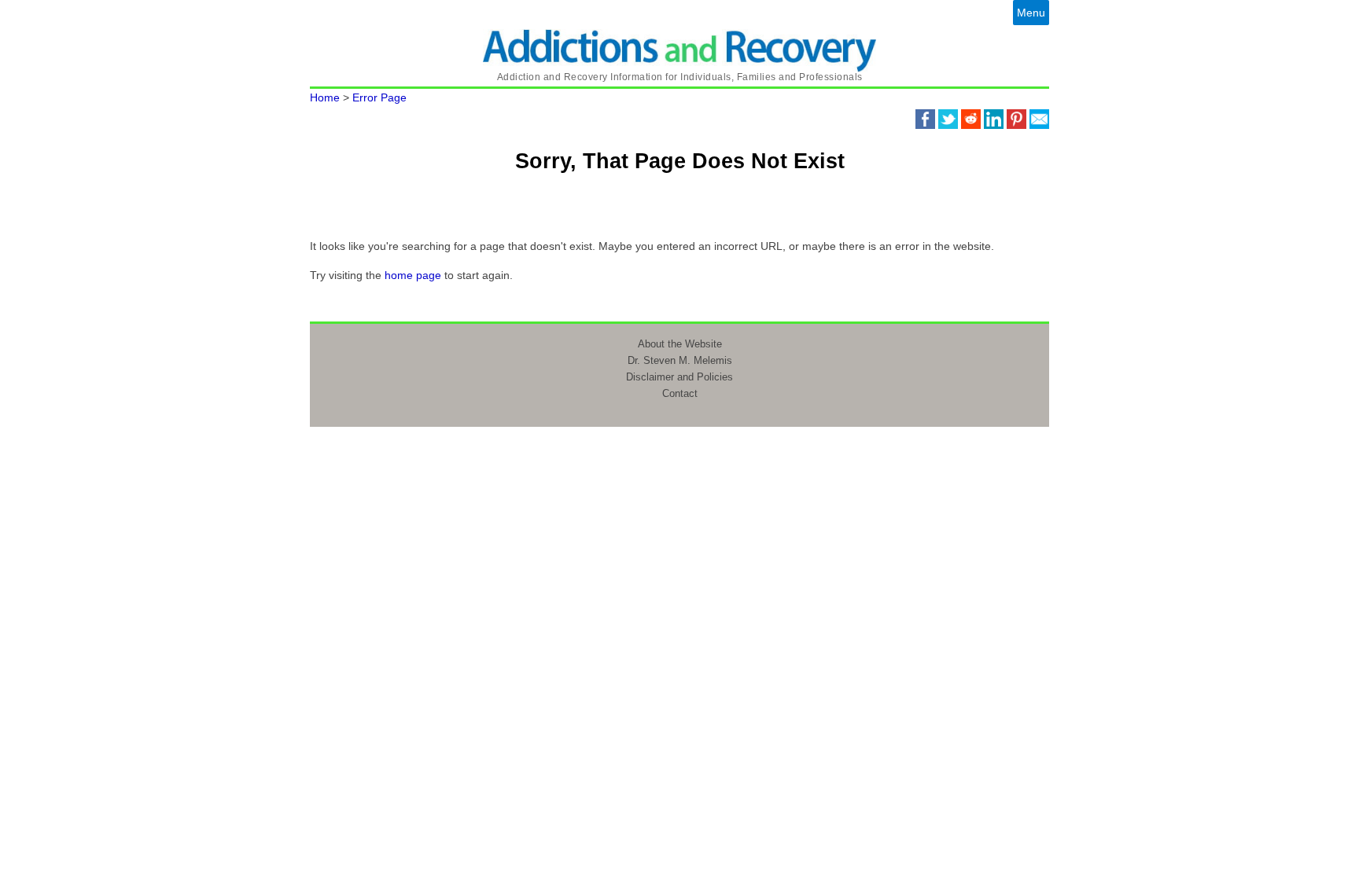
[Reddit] (971, 118)
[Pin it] (1016, 118)
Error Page (379, 97)
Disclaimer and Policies (679, 377)
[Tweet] (948, 118)
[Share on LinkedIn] (994, 118)
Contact (680, 393)
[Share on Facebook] (925, 118)
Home (325, 97)
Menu (1031, 12)
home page (413, 275)
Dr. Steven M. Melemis (680, 360)
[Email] (1039, 118)
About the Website (680, 344)
